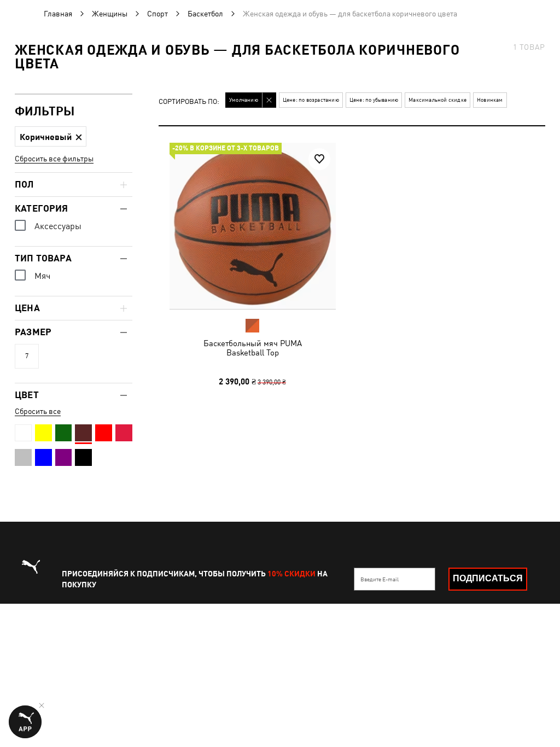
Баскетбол (205, 13)
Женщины (109, 13)
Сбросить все (38, 411)
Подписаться (488, 578)
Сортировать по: (189, 102)
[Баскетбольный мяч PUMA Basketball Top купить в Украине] (253, 226)
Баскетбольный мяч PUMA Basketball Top (252, 348)
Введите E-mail (379, 579)
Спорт (157, 13)
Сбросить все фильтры (54, 158)
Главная (58, 13)
